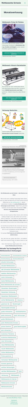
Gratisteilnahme (21, 311)
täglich (20, 371)
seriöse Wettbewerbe (8, 371)
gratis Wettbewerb (7, 319)
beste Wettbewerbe (7, 281)
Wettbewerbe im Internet (9, 379)
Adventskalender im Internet (20, 255)
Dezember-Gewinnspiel (9, 288)
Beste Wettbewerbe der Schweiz (10, 284)
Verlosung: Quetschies (9, 110)
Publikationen (14, 402)
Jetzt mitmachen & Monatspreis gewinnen (14, 98)
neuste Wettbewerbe (7, 348)
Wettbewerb (15, 375)
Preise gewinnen (6, 356)
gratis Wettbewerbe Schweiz (9, 323)
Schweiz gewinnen (6, 363)
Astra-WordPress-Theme (15, 397)
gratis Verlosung (6, 315)
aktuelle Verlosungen (7, 262)
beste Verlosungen (7, 277)
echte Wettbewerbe (7, 300)
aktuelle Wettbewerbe (8, 266)
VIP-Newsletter (14, 404)
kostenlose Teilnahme (7, 334)
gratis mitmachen (6, 311)
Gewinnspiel (17, 304)
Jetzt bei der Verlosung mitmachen (13, 137)
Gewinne (20, 300)
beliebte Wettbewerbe (8, 273)
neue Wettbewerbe (7, 345)
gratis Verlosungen (19, 315)
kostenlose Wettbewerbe (8, 337)
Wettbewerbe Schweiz (11, 3)
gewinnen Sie (5, 304)
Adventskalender (5, 255)
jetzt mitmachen (6, 330)
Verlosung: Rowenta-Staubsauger (13, 147)
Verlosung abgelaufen (9, 177)
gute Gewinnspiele (20, 326)
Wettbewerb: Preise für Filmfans (13, 22)
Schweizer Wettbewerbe (9, 360)
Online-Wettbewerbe (7, 352)
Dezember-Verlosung (8, 292)
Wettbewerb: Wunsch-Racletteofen (14, 65)
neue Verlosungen (6, 341)
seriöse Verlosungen (8, 367)
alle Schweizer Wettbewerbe (10, 269)
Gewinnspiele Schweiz (8, 308)
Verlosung (4, 375)
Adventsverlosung (5, 258)
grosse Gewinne (6, 326)
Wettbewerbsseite (6, 386)
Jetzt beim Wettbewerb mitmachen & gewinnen (14, 53)
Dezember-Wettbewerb (9, 296)
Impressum (14, 400)
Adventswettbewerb (18, 258)
